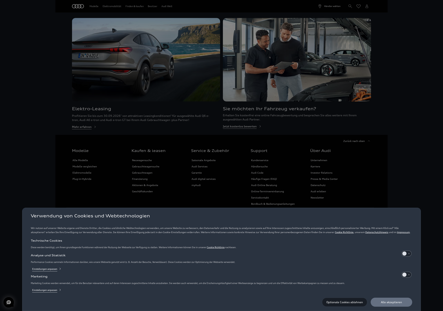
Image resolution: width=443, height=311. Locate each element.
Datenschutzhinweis (376, 232)
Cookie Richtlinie (344, 232)
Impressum (403, 232)
